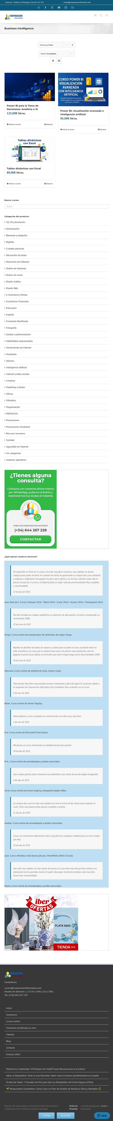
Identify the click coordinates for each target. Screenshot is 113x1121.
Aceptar (46, 1115)
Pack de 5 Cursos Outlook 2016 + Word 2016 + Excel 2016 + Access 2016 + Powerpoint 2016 (56, 602)
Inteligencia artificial (16, 367)
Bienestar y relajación (16, 235)
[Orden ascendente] (72, 45)
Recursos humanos (15, 433)
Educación (11, 307)
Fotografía (11, 327)
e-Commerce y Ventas (16, 294)
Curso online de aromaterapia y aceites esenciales (35, 761)
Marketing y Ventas (15, 387)
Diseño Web (12, 288)
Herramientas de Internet (18, 347)
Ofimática (11, 400)
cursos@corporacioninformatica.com (77, 2)
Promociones (12, 420)
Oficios (9, 393)
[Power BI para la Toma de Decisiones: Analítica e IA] (30, 87)
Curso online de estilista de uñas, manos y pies (37, 670)
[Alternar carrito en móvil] (95, 15)
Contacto (10, 1047)
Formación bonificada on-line (21, 1027)
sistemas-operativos (16, 459)
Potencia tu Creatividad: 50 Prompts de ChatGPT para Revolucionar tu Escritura (45, 1068)
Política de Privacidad (73, 1107)
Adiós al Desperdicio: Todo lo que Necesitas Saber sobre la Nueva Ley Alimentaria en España (52, 1075)
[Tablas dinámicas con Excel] (30, 150)
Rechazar (65, 1115)
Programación (13, 407)
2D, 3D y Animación (15, 222)
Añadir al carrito (15, 124)
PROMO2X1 (12, 413)
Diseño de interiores (16, 268)
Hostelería (11, 354)
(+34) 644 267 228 (18, 995)
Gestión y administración (18, 334)
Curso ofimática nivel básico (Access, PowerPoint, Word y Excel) (41, 855)
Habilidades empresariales (19, 340)
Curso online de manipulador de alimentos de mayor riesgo (42, 634)
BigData (10, 241)
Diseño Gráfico (13, 281)
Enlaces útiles (13, 1054)
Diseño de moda (14, 274)
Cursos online (13, 1021)
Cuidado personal (15, 248)
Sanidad (10, 440)
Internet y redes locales (17, 373)
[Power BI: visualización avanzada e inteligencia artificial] (83, 89)
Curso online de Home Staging (26, 703)
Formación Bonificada (17, 321)
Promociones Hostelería (18, 426)
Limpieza (10, 380)
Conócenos (11, 1014)
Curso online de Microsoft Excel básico (28, 732)
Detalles (49, 124)
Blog (8, 1041)
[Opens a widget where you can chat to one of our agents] (102, 1116)
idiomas (10, 360)
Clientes (10, 1034)
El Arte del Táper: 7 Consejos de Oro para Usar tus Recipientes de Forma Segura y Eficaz (49, 1082)
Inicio (9, 1008)
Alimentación (12, 228)
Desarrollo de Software (17, 261)
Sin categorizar (13, 453)
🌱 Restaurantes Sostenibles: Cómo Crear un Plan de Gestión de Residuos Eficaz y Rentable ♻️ (53, 1088)
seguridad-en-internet (17, 446)
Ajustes (104, 1106)
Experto (10, 314)
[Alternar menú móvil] (107, 15)
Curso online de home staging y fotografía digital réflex (38, 790)
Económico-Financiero (17, 301)
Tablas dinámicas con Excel (24, 168)
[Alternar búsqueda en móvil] (101, 15)
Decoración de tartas (16, 255)
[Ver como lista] (59, 61)
